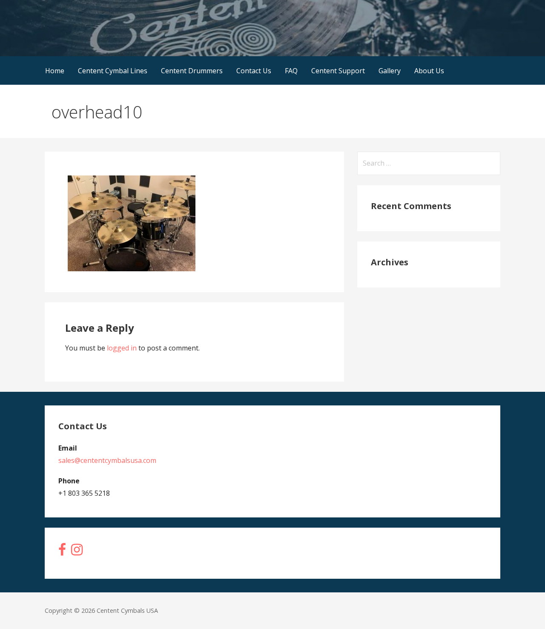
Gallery (390, 70)
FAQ (291, 70)
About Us (429, 70)
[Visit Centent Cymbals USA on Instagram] (77, 552)
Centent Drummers (192, 70)
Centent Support (338, 70)
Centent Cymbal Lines (112, 70)
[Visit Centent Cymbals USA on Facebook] (62, 552)
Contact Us (253, 70)
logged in (122, 348)
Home (54, 70)
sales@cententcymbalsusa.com (107, 460)
